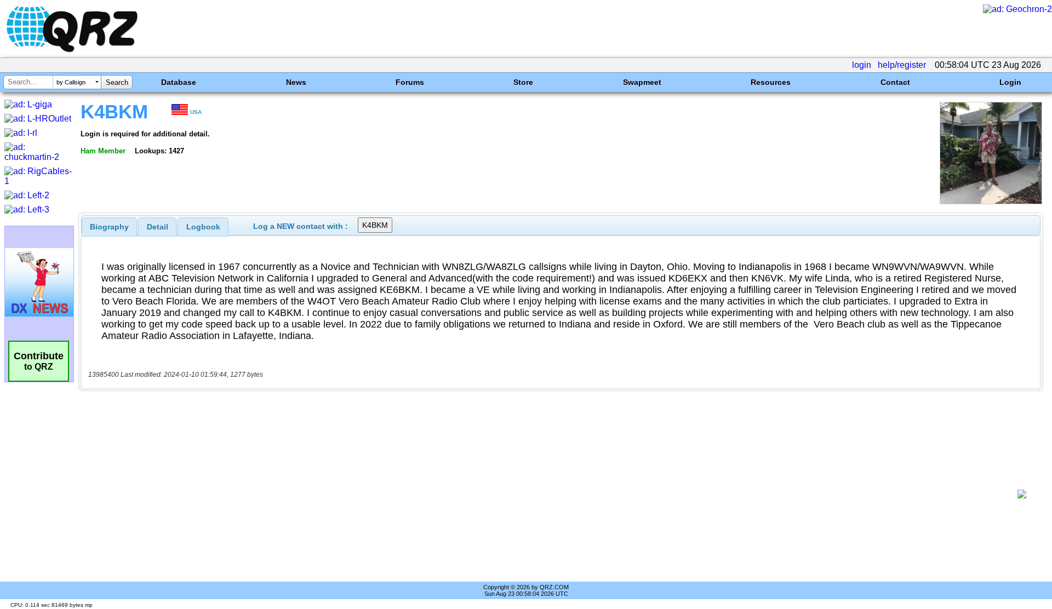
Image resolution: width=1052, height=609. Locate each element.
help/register (902, 65)
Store (523, 82)
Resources (771, 82)
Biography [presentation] (109, 226)
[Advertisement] (548, 494)
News (296, 82)
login (861, 65)
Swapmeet (642, 82)
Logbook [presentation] (203, 226)
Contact (895, 82)
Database (178, 82)
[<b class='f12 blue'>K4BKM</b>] (991, 201)
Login (1010, 82)
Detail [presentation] (157, 226)
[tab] (109, 226)
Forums (410, 82)
